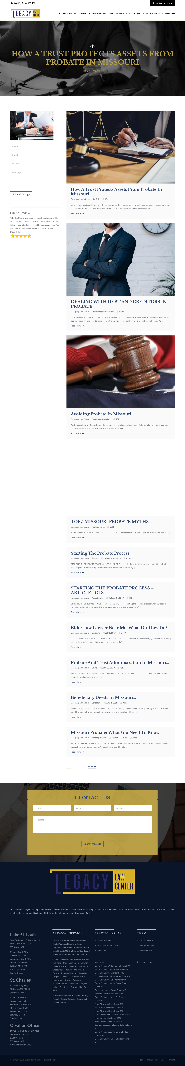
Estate (94, 667)
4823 (118, 419)
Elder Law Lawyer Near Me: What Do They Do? (119, 627)
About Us (155, 13)
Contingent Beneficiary (101, 419)
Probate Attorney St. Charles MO (109, 993)
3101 (131, 598)
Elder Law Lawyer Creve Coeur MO (110, 990)
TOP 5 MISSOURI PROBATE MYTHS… (111, 521)
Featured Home (98, 527)
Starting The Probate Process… (102, 553)
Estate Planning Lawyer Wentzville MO (112, 969)
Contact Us (168, 13)
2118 (128, 558)
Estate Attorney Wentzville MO (109, 1007)
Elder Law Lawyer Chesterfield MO (110, 980)
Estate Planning (68, 13)
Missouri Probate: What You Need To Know (115, 732)
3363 (112, 527)
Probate (96, 199)
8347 (125, 702)
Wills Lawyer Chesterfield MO (108, 1021)
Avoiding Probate (99, 737)
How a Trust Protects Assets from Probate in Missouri (116, 191)
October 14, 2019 (116, 598)
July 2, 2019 (110, 633)
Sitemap (142, 1060)
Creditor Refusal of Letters (102, 311)
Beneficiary (96, 702)
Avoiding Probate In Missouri (101, 414)
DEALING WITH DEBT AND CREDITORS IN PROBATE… (118, 304)
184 (106, 199)
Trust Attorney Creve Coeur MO (109, 1004)
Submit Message (21, 194)
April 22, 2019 (108, 667)
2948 (134, 737)
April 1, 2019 (111, 702)
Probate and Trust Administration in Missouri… (120, 662)
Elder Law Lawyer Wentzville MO (109, 973)
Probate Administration (92, 13)
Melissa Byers (146, 950)
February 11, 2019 (119, 737)
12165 (121, 311)
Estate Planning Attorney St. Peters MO (112, 966)
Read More (76, 213)
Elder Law (134, 13)
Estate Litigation (118, 13)
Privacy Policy (49, 1060)
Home (86, 71)
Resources (99, 962)
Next (90, 766)
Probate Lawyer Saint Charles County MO (113, 976)
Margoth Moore (147, 945)
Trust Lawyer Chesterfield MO (108, 1018)
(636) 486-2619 (24, 3)
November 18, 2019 (112, 558)
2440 (123, 633)
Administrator (97, 598)
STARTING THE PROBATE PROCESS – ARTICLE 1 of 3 (112, 590)
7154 (122, 667)
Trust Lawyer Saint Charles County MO (112, 1014)
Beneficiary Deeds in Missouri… (103, 697)
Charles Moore (146, 940)
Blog (145, 13)
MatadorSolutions (167, 1060)
